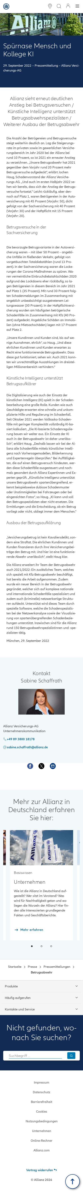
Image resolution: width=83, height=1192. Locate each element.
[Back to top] (72, 1181)
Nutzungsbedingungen (42, 1121)
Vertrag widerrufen (39, 1170)
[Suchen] (71, 1055)
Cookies (41, 1112)
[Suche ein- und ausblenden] (58, 6)
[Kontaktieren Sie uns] (53, 766)
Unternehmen (41, 1131)
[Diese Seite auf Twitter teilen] (41, 766)
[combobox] (35, 1056)
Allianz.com (41, 1150)
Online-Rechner (41, 1141)
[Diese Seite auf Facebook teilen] (30, 766)
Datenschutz (41, 1092)
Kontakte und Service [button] (20, 1009)
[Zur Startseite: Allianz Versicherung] (6, 6)
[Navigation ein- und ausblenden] (77, 6)
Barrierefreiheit (41, 1102)
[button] (32, 946)
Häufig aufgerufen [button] (18, 998)
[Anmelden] (68, 6)
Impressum (41, 1083)
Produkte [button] (11, 986)
